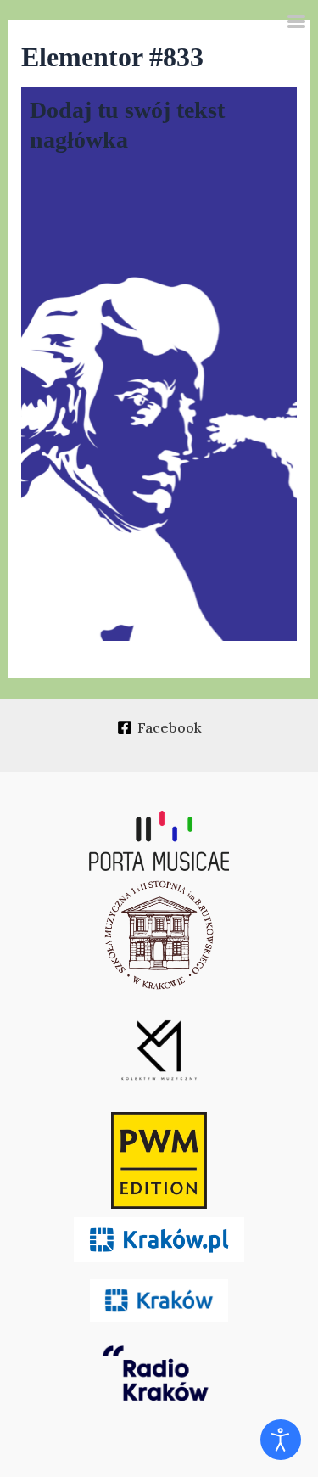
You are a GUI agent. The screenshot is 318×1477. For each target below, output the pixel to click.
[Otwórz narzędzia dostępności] (280, 1439)
